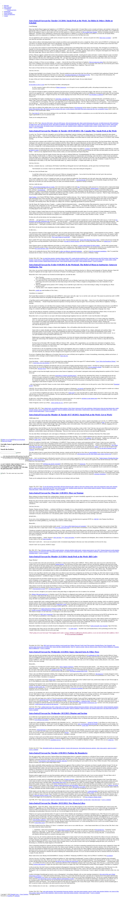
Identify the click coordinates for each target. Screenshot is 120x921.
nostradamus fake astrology (57, 551)
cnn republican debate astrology (60, 408)
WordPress (10, 896)
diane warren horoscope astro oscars (89, 123)
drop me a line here (77, 909)
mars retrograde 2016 (71, 124)
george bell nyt (38, 259)
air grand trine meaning (49, 258)
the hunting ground (49, 126)
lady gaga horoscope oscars (45, 124)
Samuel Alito (52, 679)
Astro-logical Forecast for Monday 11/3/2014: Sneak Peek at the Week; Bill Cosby (63, 556)
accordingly (110, 855)
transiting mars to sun (103, 126)
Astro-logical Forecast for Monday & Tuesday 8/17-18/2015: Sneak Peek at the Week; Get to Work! (70, 415)
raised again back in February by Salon (51, 608)
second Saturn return (38, 411)
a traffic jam (38, 290)
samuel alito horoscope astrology (60, 708)
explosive (88, 438)
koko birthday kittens (63, 259)
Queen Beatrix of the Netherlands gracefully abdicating (53, 761)
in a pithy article (73, 628)
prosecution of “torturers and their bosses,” (66, 375)
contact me (111, 739)
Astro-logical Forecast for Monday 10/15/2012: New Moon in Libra (57, 803)
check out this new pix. (57, 402)
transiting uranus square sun (76, 488)
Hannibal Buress (99, 645)
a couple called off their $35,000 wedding (89, 245)
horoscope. (83, 464)
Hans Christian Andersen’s (67, 666)
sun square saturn (38, 126)
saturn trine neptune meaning (71, 893)
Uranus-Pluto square (39, 822)
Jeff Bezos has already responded (51, 464)
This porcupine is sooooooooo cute (88, 702)
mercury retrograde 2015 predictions (47, 409)
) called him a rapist (61, 604)
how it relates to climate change (93, 797)
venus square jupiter (84, 893)
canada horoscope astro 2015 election (98, 258)
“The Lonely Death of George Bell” (60, 237)
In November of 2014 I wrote (36, 84)
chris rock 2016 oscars (59, 123)
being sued (71, 392)
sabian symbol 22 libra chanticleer (45, 893)
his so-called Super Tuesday (90, 32)
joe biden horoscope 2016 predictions (108, 123)
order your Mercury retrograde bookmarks (71, 251)
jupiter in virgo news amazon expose (83, 486)
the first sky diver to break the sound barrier (67, 861)
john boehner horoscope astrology (87, 748)
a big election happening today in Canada (43, 187)
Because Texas (42, 368)
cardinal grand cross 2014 (47, 707)
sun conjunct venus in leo (61, 488)
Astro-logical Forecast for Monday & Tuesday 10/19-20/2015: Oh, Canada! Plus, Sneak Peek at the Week (73, 131)
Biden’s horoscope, (61, 87)
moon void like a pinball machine (61, 647)
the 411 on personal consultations (98, 251)
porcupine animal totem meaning (43, 708)
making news (107, 241)
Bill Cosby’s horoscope (47, 614)
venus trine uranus (33, 489)
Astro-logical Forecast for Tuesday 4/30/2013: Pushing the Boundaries (58, 753)
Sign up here (47, 907)
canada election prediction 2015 (80, 258)
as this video (85, 725)
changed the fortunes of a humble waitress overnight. (53, 699)
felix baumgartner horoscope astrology (63, 891)
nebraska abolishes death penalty (73, 550)
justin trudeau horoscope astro (50, 259)
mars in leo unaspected (100, 486)
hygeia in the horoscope (72, 748)
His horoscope (99, 674)
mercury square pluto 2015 (97, 259)
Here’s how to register (105, 37)
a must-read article (93, 791)
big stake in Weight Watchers (71, 241)
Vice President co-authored (96, 94)
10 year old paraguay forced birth (51, 486)
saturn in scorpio (106, 124)
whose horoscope (41, 729)
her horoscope (78, 107)
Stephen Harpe (94, 188)
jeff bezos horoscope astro (67, 486)
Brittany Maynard (75, 645)
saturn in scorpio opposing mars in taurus (61, 799)
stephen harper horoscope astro (51, 261)
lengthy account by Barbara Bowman (41, 610)
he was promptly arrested (94, 367)
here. (103, 422)
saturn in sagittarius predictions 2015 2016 (101, 409)
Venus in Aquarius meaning (109, 488)
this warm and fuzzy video (42, 248)
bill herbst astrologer (46, 550)
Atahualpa (17, 896)
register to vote (97, 124)
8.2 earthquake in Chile (93, 655)
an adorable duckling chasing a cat (42, 795)
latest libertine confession (39, 819)
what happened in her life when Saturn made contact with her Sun (94, 454)
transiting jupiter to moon (90, 126)
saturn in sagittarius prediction (90, 551)
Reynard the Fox (99, 829)
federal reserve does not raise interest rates (104, 408)
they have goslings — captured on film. (80, 701)
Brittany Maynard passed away (40, 594)
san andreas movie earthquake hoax (73, 551)
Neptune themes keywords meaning (110, 550)
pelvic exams (90, 792)
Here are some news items (96, 62)
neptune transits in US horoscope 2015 (39, 551)
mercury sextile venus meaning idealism (98, 891)
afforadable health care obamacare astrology (54, 748)
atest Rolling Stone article (59, 782)
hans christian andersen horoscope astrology (77, 707)
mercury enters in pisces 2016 (85, 124)
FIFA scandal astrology (58, 550)
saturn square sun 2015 (48, 488)
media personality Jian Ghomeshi (99, 626)
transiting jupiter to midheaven (76, 126)
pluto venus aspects (102, 748)
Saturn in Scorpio (69, 779)
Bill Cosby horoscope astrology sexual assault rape (57, 645)
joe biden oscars (33, 124)
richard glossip (86, 409)
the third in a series (34, 150)
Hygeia (67, 732)
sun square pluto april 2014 (110, 708)
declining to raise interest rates (89, 398)
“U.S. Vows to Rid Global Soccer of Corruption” (73, 526)
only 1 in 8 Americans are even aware (87, 724)
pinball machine (60, 564)
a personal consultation (100, 474)
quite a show (37, 439)
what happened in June (55, 588)
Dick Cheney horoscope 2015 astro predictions (80, 408)
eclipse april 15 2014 (60, 707)
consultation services (55, 739)
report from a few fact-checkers (41, 363)
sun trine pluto (87, 799)
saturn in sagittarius (75, 708)
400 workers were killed (79, 787)
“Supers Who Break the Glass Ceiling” (90, 240)
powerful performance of (77, 75)
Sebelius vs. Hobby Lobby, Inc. (37, 687)
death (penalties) (47, 539)
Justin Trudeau (32, 197)
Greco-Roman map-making (41, 719)
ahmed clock (47, 408)
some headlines (93, 452)
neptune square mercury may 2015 (91, 550)
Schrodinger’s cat (39, 877)
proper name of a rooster (63, 829)
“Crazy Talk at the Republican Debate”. (106, 361)
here (78, 187)
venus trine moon (95, 799)
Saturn (96, 446)
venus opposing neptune (85, 261)
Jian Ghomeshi (108, 645)
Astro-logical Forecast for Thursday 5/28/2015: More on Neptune (56, 493)
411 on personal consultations (75, 634)
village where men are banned (46, 489)
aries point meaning (48, 891)
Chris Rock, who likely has (63, 99)
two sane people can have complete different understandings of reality (56, 878)
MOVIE (96, 519)
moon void (109, 486)
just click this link (81, 180)
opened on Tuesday (93, 722)
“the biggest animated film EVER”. (79, 671)
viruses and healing (69, 537)
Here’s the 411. (64, 356)
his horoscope (41, 190)
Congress (87, 148)
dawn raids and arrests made (62, 527)
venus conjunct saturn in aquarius (92, 488)
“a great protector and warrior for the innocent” (46, 704)
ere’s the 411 (36, 113)
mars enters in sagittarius (59, 124)
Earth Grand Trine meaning (87, 645)
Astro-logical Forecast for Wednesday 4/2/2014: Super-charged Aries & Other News (64, 652)
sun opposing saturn (77, 799)
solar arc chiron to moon (91, 647)
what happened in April (39, 588)
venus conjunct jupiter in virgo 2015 (69, 261)
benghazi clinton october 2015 (63, 258)
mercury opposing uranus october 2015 (80, 259)
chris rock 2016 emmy (47, 123)
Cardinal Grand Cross (56, 669)
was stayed (80, 388)
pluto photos (78, 409)
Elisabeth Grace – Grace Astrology (19, 894)
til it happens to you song (60, 126)
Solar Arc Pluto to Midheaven (105, 647)
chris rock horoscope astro (72, 123)
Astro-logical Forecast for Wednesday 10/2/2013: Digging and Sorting (58, 713)
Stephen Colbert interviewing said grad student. (66, 785)
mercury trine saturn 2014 (96, 707)
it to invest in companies (76, 688)
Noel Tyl (73, 647)
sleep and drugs (58, 537)
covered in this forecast (39, 864)
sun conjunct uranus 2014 (96, 708)
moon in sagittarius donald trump (66, 409)
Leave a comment (38, 127)
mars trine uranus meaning (81, 891)
